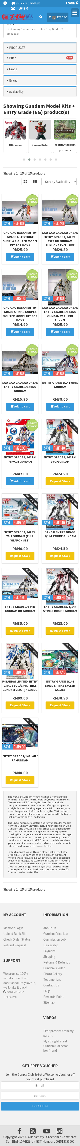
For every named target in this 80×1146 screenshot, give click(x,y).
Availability (16, 91)
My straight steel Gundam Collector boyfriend (55, 1046)
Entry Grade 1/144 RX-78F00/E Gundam (20, 459)
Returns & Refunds (56, 962)
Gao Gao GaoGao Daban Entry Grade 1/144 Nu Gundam (20, 387)
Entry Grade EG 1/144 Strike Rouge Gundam (60, 609)
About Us (49, 928)
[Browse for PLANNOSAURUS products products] (65, 130)
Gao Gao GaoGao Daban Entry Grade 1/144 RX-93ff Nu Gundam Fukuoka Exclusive (60, 239)
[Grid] (25, 181)
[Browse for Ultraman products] (15, 130)
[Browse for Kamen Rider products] (40, 130)
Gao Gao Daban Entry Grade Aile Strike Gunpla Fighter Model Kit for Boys (20, 239)
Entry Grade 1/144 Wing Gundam (60, 385)
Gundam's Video (54, 968)
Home (10, 24)
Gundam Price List (55, 934)
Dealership (50, 945)
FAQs (46, 991)
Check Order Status (17, 939)
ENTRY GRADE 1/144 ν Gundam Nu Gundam (20, 609)
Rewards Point (53, 997)
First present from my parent (58, 1033)
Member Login (13, 928)
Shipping (49, 956)
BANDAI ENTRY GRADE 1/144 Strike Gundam (60, 534)
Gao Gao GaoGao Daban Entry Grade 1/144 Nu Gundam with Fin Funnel (60, 314)
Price (12, 58)
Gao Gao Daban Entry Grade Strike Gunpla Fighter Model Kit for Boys (20, 314)
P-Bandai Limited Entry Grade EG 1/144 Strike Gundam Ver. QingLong (20, 685)
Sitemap (49, 1002)
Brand (13, 80)
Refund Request (14, 945)
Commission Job (54, 939)
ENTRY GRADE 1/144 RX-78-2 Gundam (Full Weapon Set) (20, 536)
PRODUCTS (17, 48)
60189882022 (15, 992)
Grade (13, 69)
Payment (49, 951)
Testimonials (52, 979)
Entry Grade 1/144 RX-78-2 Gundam (60, 459)
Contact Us (51, 985)
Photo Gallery (52, 974)
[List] (35, 181)
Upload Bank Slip (14, 934)
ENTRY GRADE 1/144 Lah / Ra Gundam (20, 758)
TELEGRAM (10, 997)
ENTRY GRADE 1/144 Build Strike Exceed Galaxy (60, 685)
